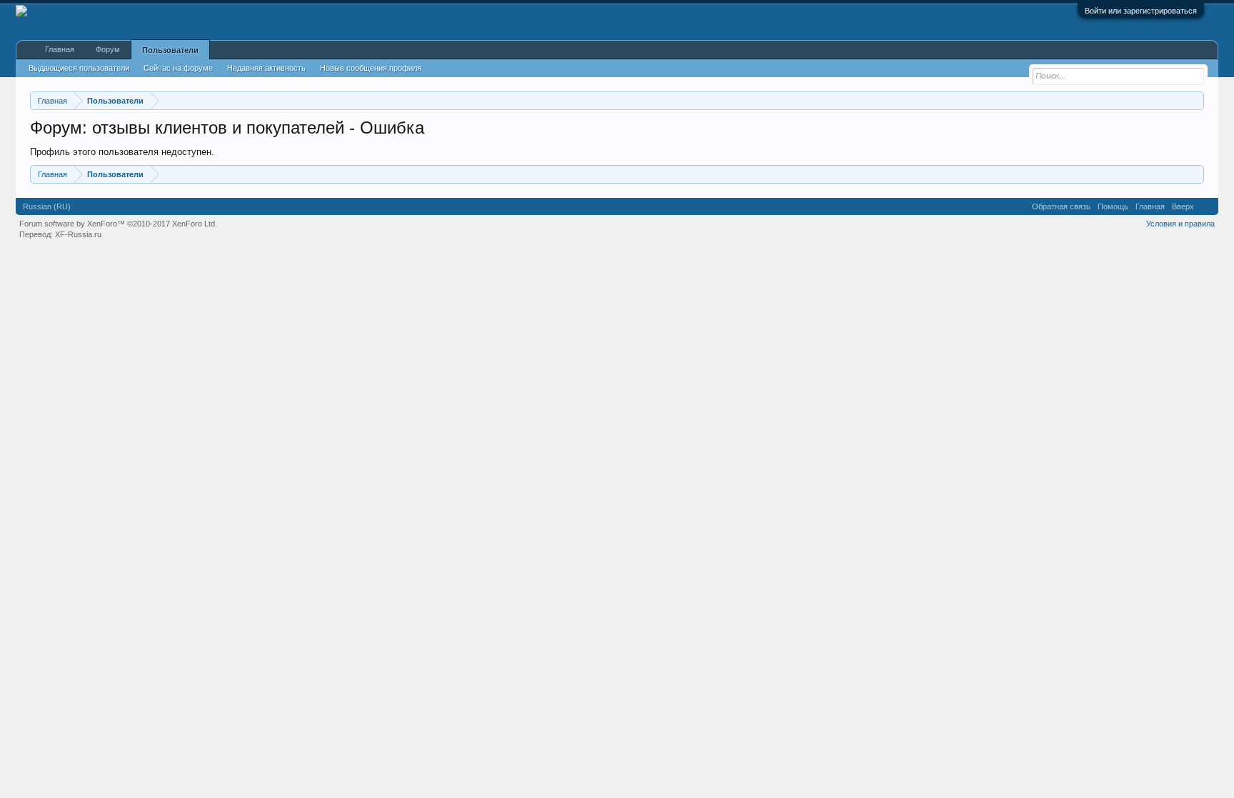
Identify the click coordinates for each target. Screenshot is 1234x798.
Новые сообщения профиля (370, 68)
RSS (1206, 206)
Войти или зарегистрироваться (1141, 10)
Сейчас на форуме (178, 68)
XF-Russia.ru (78, 234)
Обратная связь (1061, 206)
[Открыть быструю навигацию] (1195, 100)
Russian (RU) (47, 206)
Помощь (1113, 206)
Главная (59, 49)
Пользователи (170, 50)
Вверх (1183, 206)
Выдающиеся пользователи (79, 68)
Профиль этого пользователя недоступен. (122, 151)
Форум (108, 49)
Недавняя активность (266, 68)
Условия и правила (1180, 223)
